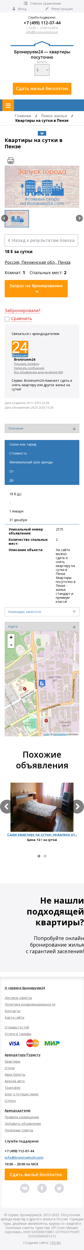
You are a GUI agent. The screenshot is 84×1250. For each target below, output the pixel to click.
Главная (23, 115)
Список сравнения (45, 3)
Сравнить (21, 318)
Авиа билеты (15, 1074)
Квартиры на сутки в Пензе (42, 120)
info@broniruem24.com (42, 32)
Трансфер (12, 1087)
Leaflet (46, 734)
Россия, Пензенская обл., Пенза (37, 262)
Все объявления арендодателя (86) (38, 372)
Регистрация (62, 9)
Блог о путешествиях (21, 1094)
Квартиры (12, 1061)
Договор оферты (18, 998)
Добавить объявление (23, 1123)
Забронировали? (22, 310)
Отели (10, 1068)
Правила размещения (22, 1117)
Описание (15, 428)
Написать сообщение (29, 368)
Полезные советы (19, 1130)
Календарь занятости (24, 612)
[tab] (42, 428)
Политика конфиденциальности (30, 1004)
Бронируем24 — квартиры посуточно (42, 54)
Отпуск (10, 1100)
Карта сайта (14, 1017)
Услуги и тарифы (18, 1034)
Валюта (42, 62)
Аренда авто (15, 1081)
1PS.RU (55, 1242)
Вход (22, 9)
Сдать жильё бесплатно (42, 88)
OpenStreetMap (60, 734)
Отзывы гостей (17, 1027)
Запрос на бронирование (36, 285)
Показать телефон (26, 364)
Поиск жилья (54, 115)
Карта (13, 626)
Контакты (12, 1011)
